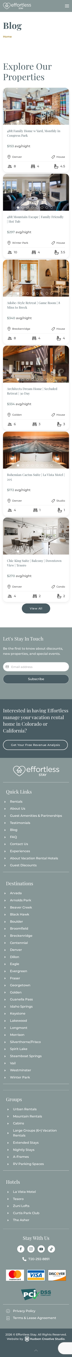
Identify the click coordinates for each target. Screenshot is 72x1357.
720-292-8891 (39, 1259)
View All (36, 608)
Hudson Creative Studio (47, 1339)
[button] (67, 6)
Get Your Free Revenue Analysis (35, 745)
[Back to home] (17, 6)
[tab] (18, 121)
